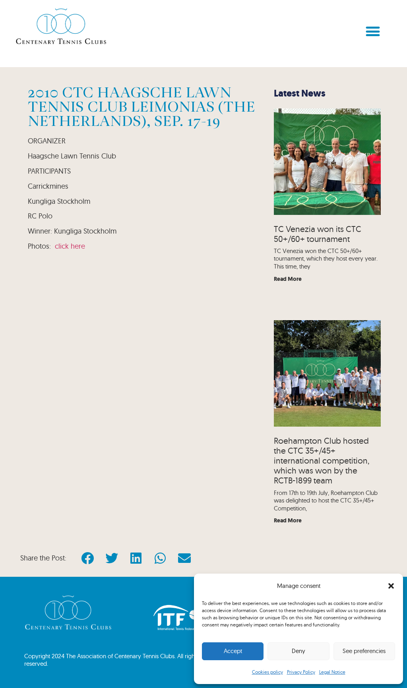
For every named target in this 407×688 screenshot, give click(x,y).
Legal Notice (332, 672)
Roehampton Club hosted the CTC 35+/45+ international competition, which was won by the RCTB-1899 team (321, 460)
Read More (288, 279)
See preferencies (364, 651)
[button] (391, 586)
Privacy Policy (301, 672)
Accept (233, 651)
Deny (298, 651)
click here (70, 246)
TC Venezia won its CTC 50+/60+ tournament (317, 234)
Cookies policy (267, 672)
